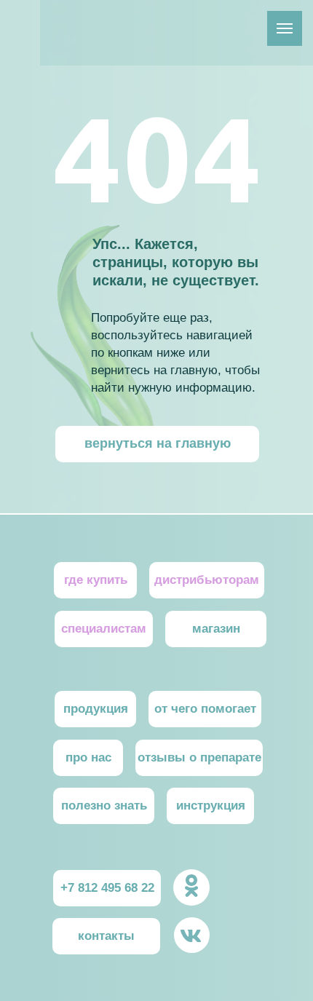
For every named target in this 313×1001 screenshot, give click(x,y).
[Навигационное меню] (285, 28)
